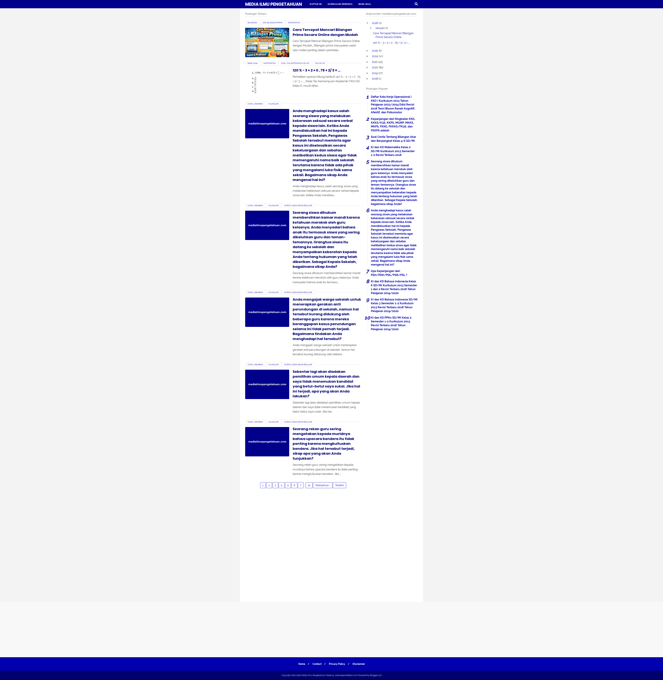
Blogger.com (376, 675)
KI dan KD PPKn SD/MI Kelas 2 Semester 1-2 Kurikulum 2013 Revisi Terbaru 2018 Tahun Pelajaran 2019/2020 (391, 323)
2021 (375, 62)
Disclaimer (359, 664)
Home (301, 664)
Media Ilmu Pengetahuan (273, 4)
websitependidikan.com (346, 675)
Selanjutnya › (322, 485)
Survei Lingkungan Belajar (298, 205)
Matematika (294, 23)
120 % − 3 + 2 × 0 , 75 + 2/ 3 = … (316, 70)
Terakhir (339, 485)
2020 (375, 67)
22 (309, 485)
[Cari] (416, 4)
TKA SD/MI (320, 63)
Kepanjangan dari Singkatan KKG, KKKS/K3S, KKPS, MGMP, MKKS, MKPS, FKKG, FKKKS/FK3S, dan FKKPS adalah (393, 124)
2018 (375, 78)
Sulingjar (273, 104)
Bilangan (252, 23)
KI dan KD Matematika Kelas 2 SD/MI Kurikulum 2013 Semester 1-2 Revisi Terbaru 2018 (393, 151)
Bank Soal (364, 4)
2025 (375, 50)
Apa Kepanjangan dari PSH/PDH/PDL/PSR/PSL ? (389, 272)
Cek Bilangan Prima (272, 23)
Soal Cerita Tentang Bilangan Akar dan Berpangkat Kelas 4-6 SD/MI (393, 138)
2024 (375, 56)
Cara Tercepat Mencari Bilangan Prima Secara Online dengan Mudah (325, 32)
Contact (317, 664)
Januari (380, 28)
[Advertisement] (392, 464)
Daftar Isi (316, 4)
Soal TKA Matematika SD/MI (295, 63)
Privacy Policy (337, 664)
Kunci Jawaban (255, 104)
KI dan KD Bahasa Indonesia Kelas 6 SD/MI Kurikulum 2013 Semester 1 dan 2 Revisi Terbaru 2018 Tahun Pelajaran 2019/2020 (394, 287)
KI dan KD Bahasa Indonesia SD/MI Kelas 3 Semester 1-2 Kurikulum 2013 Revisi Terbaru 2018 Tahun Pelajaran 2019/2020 (394, 305)
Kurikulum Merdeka (340, 4)
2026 (375, 23)
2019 (375, 73)
